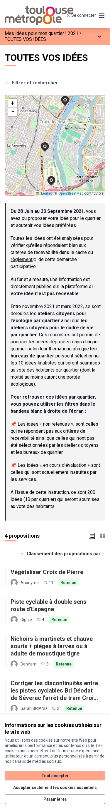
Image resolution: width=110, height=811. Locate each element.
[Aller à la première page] (42, 15)
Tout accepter (55, 775)
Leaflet (46, 193)
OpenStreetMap (70, 193)
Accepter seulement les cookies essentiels (55, 787)
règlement (24, 259)
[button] (61, 96)
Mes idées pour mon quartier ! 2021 (41, 33)
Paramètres (55, 799)
